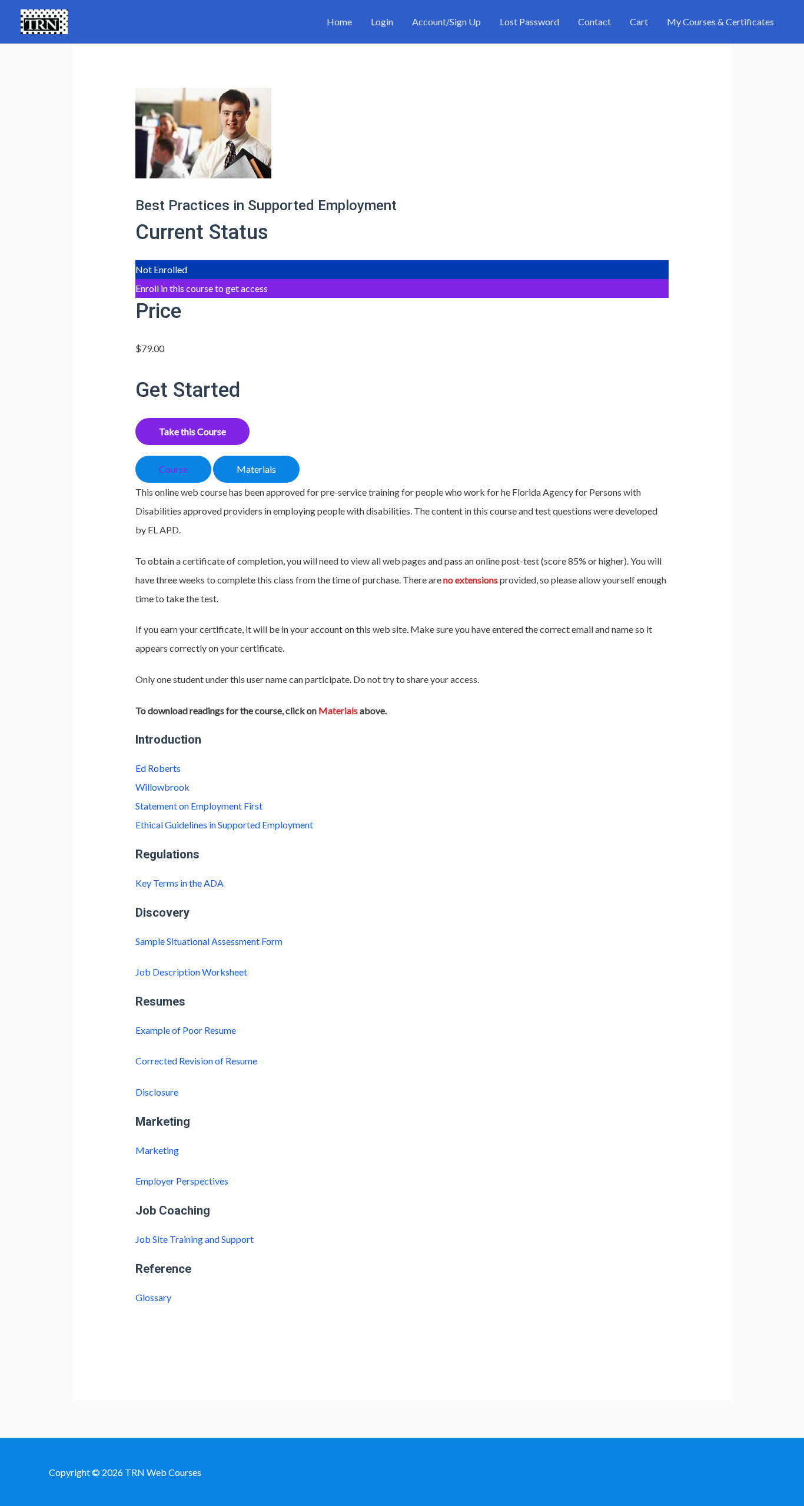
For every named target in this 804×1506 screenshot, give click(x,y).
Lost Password (529, 21)
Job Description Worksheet (191, 971)
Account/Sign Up (446, 21)
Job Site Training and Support (194, 1239)
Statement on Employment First (199, 805)
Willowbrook (162, 786)
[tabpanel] (402, 601)
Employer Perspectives (181, 1180)
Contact (594, 21)
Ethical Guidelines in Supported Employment (224, 824)
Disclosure (156, 1091)
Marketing (157, 1150)
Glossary (153, 1297)
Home (339, 21)
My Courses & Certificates (720, 21)
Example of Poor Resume (185, 1030)
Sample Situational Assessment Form (209, 941)
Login (382, 21)
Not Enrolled (161, 269)
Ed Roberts (158, 768)
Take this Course (192, 431)
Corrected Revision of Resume (196, 1060)
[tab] (173, 469)
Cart (639, 21)
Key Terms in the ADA (179, 882)
